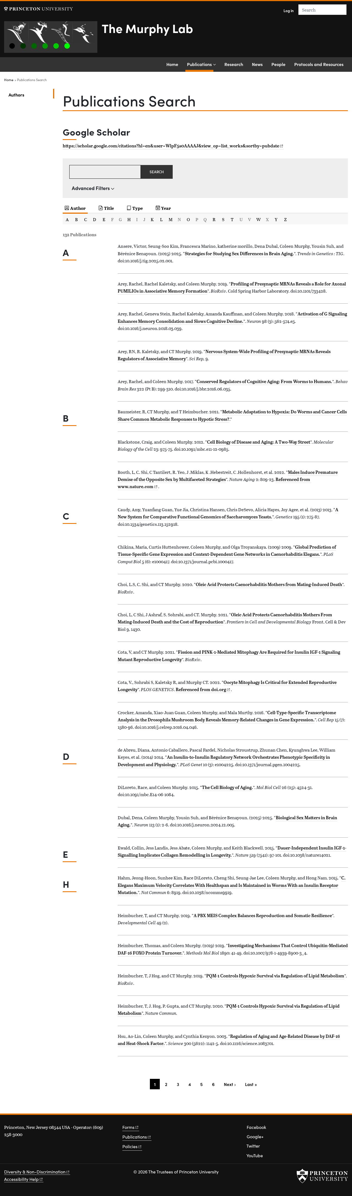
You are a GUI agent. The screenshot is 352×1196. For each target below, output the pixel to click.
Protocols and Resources (318, 64)
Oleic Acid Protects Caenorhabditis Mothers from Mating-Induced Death (269, 584)
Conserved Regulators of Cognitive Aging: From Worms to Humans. (264, 381)
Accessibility (21, 1179)
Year (166, 208)
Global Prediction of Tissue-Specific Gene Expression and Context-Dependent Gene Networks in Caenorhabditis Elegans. (227, 550)
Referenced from (203, 689)
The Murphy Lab (147, 27)
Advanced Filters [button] (91, 188)
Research (233, 64)
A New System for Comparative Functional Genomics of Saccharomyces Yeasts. (228, 513)
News (257, 64)
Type (137, 208)
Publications (200, 64)
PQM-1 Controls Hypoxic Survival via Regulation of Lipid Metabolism (275, 976)
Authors (31, 94)
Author (78, 208)
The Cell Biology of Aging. (227, 787)
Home (172, 64)
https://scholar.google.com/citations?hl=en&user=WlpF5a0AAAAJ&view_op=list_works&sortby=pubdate (171, 146)
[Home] (53, 39)
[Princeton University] (38, 9)
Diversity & (34, 1172)
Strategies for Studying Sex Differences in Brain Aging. (239, 254)
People (278, 64)
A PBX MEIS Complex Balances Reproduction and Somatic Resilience (263, 915)
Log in (289, 10)
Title (109, 208)
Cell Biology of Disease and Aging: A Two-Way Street (258, 442)
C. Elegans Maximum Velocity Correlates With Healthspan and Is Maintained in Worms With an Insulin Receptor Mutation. (232, 885)
